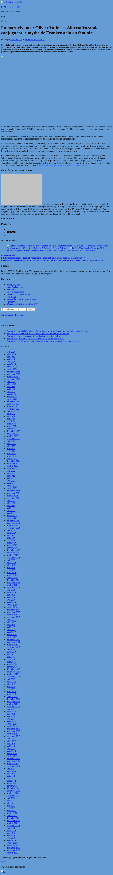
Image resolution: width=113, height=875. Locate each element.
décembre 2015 (13, 669)
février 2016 (12, 664)
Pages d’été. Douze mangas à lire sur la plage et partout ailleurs (34, 336)
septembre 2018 (13, 587)
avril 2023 (11, 451)
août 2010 (11, 828)
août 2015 (11, 679)
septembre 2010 (13, 825)
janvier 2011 (12, 815)
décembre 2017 (13, 610)
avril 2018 (11, 600)
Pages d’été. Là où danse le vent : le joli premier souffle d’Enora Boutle (38, 333)
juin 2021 (11, 505)
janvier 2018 (12, 607)
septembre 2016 (13, 647)
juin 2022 (11, 476)
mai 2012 (11, 776)
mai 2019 (11, 567)
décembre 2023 (13, 431)
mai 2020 (11, 538)
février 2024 (12, 426)
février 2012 (12, 783)
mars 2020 (11, 543)
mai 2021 (11, 508)
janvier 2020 (12, 548)
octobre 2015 (12, 674)
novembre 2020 (13, 523)
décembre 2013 (13, 729)
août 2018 (11, 590)
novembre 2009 (13, 850)
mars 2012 (11, 781)
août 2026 (11, 352)
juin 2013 (11, 743)
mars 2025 (11, 394)
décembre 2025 (13, 371)
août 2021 (11, 500)
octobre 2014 (12, 704)
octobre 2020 (12, 525)
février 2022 (12, 486)
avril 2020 (11, 540)
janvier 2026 (12, 369)
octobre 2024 (12, 406)
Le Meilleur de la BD (10, 7)
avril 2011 (11, 808)
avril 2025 (11, 391)
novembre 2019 (13, 553)
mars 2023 (11, 453)
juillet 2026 (11, 354)
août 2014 (11, 709)
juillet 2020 (11, 533)
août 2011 (11, 798)
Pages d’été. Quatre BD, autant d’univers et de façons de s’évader (35, 338)
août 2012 (11, 768)
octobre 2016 (12, 644)
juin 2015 (11, 684)
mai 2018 (11, 597)
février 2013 (12, 753)
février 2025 (12, 396)
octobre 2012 (12, 763)
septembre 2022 (13, 468)
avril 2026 (11, 362)
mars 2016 (11, 662)
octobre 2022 (12, 466)
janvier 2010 (12, 845)
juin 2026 (11, 357)
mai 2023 (11, 448)
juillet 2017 (11, 622)
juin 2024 (11, 416)
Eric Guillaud (16, 39)
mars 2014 (11, 721)
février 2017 (12, 634)
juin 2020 (11, 535)
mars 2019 (11, 572)
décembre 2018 (13, 580)
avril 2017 (11, 629)
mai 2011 (11, 805)
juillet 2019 (11, 562)
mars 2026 (11, 364)
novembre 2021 (13, 493)
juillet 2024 (11, 414)
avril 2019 (11, 570)
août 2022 (11, 471)
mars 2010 (11, 840)
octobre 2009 (12, 853)
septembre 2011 (13, 796)
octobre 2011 (12, 793)
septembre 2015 (13, 677)
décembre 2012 (13, 758)
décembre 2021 (13, 491)
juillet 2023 (11, 443)
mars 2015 (11, 691)
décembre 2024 (13, 401)
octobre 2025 (12, 376)
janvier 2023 (12, 458)
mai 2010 (11, 835)
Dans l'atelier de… (15, 287)
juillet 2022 (11, 473)
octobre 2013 (12, 734)
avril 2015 (11, 689)
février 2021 (12, 515)
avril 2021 (11, 510)
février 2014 (12, 724)
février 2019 (12, 575)
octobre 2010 (12, 823)
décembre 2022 (13, 461)
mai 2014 (11, 716)
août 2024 (11, 411)
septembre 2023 (13, 438)
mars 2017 (11, 632)
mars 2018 (11, 602)
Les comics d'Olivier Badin (18, 294)
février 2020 (12, 545)
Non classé (11, 297)
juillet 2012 (11, 771)
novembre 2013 (13, 731)
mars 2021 (11, 513)
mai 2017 (11, 627)
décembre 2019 (13, 550)
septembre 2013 (13, 736)
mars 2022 (11, 483)
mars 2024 (11, 424)
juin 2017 (11, 624)
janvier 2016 (12, 667)
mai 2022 (11, 478)
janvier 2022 (12, 488)
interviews (11, 289)
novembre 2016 (13, 642)
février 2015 (12, 694)
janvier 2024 (12, 429)
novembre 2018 (13, 582)
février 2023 (12, 456)
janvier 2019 (12, 577)
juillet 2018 (11, 592)
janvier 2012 (12, 786)
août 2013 (11, 739)
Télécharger (6, 862)
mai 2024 (11, 419)
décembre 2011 (13, 788)
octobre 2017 (12, 615)
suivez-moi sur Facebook (12, 315)
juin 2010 (11, 833)
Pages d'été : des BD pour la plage (21, 299)
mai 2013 (11, 746)
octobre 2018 (12, 585)
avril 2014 (11, 719)
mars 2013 (11, 751)
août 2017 (11, 619)
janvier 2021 (12, 518)
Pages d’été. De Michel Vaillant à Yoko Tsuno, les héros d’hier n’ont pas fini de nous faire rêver (48, 331)
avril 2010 (11, 838)
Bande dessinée (8, 255)
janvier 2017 (12, 637)
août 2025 (11, 381)
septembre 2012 (13, 766)
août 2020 (11, 530)
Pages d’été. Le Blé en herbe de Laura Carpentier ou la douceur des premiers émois (43, 341)
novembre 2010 (13, 820)
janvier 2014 (12, 726)
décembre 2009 (13, 848)
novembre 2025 (13, 374)
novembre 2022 (13, 463)
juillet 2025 (11, 384)
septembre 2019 (13, 557)
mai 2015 (11, 686)
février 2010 (12, 843)
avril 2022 (11, 481)
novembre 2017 (13, 612)
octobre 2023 (12, 436)
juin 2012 (11, 773)
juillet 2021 (11, 503)
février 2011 (12, 813)
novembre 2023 (13, 433)
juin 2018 (11, 595)
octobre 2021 (12, 495)
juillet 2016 (11, 652)
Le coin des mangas (15, 292)
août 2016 (11, 649)
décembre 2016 (13, 639)
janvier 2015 (12, 696)
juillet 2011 (11, 801)
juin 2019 (11, 565)
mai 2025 (11, 389)
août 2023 (11, 441)
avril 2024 (11, 421)
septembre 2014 (13, 706)
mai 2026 (11, 359)
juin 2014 (11, 714)
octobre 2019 (12, 555)
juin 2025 (11, 386)
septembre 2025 (13, 379)
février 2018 (12, 605)
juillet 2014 (11, 711)
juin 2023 (11, 446)
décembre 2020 (13, 520)
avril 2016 (11, 659)
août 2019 (11, 560)
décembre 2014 (13, 699)
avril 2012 (11, 778)
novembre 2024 (13, 404)
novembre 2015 (13, 672)
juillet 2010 (11, 830)
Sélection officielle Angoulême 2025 (22, 304)
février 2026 (12, 367)
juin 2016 (11, 654)
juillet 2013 (11, 741)
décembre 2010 (13, 818)
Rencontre (11, 302)
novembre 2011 (13, 791)
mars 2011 (11, 810)
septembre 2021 (13, 498)
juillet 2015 (11, 681)
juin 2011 (11, 803)
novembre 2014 (13, 701)
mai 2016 (11, 657)
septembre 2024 (13, 409)
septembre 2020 (13, 528)
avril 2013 (11, 748)
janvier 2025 (12, 399)
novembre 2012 (13, 761)
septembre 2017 (13, 617)
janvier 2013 (12, 756)
